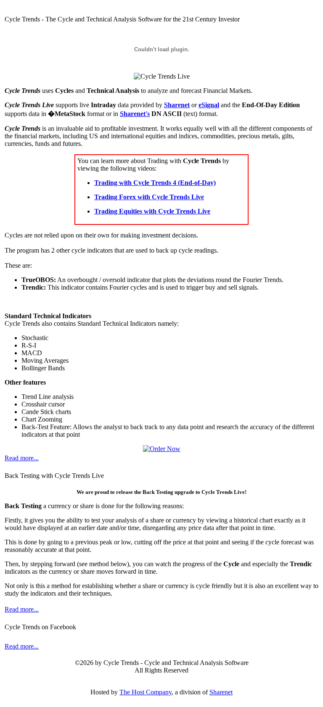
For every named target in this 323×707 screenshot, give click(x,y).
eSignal (209, 104)
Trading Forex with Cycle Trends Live (149, 196)
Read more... (22, 458)
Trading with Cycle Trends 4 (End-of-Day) (155, 182)
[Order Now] (161, 448)
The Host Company (145, 692)
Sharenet (177, 104)
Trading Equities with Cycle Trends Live (152, 211)
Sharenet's (135, 113)
